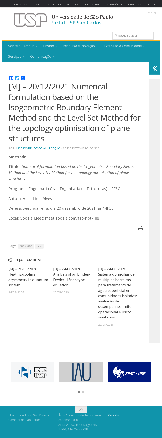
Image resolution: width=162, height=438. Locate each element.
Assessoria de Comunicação (38, 148)
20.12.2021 (26, 246)
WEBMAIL (37, 4)
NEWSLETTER (54, 4)
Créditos (114, 415)
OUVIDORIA (134, 4)
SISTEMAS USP (92, 4)
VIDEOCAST (73, 4)
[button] (79, 392)
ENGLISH (152, 13)
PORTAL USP (20, 4)
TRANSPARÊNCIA (113, 4)
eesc (39, 246)
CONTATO (152, 4)
